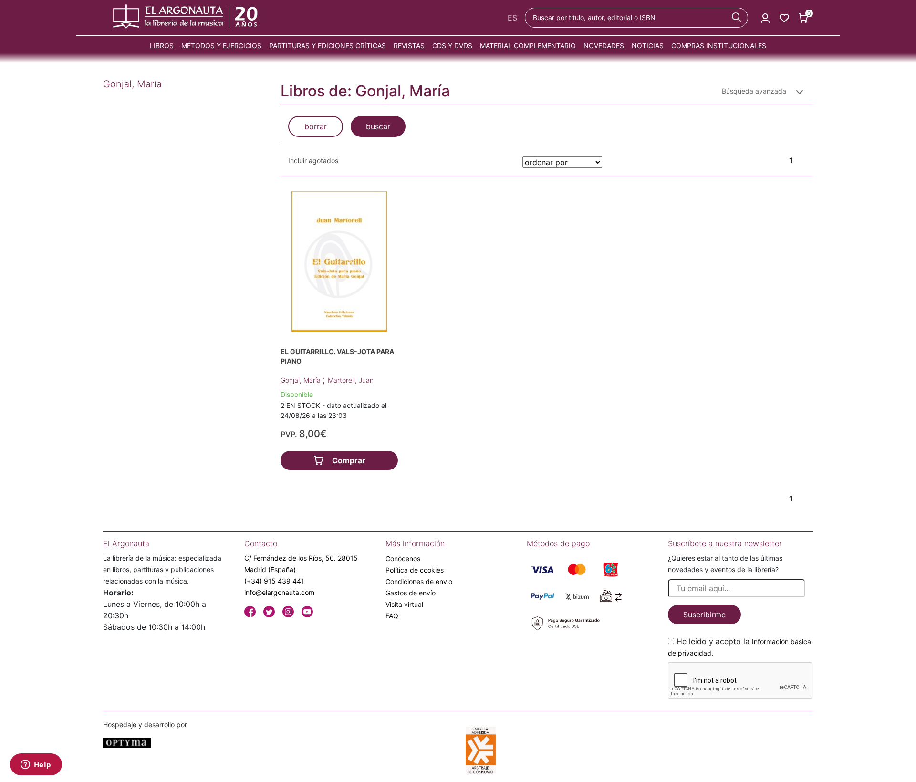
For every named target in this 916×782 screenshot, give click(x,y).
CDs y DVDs (452, 46)
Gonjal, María (302, 380)
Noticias (648, 46)
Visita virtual (404, 604)
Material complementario (528, 46)
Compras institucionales (718, 46)
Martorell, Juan (351, 380)
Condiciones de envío (418, 581)
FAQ (391, 616)
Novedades (603, 46)
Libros (162, 46)
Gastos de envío (410, 593)
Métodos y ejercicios (221, 46)
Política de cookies (414, 570)
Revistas (409, 46)
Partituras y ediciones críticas (327, 46)
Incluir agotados (313, 160)
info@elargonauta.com (279, 592)
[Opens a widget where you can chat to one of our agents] (36, 765)
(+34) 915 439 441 (274, 581)
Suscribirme (704, 614)
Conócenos (402, 558)
